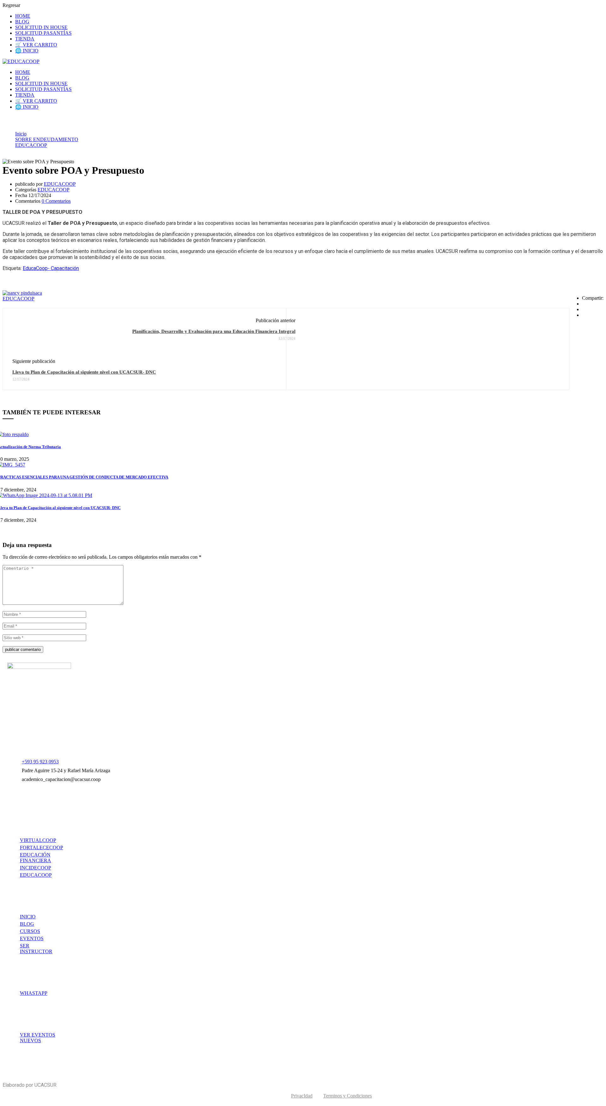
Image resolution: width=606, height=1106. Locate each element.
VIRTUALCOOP (38, 840)
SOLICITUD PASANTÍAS (43, 33)
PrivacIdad (301, 1095)
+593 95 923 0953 (40, 761)
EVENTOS (32, 938)
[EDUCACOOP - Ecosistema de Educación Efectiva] (21, 61)
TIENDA (24, 38)
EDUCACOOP (31, 145)
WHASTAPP (33, 993)
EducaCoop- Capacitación (51, 268)
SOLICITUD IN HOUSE (41, 27)
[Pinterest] (584, 315)
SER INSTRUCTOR (36, 948)
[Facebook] (584, 303)
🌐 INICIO (27, 50)
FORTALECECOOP (41, 847)
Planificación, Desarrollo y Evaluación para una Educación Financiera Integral (213, 331)
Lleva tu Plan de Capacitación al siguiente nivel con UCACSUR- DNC (84, 372)
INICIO (28, 916)
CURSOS (30, 931)
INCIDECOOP (35, 867)
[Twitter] (584, 309)
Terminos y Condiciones (347, 1095)
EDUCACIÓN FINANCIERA (35, 857)
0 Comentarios (56, 201)
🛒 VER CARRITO (36, 44)
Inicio (21, 133)
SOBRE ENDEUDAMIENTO (46, 139)
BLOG (22, 21)
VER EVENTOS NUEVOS (37, 1037)
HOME (22, 16)
